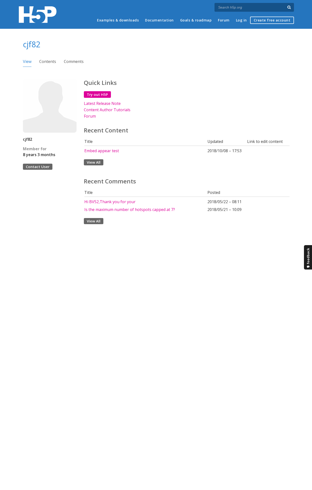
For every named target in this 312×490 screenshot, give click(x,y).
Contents (47, 61)
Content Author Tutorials (107, 109)
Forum (224, 20)
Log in (241, 20)
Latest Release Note (102, 103)
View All (93, 162)
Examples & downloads (118, 20)
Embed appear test (101, 150)
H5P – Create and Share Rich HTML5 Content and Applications (37, 14)
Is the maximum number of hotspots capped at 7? (129, 209)
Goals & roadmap (196, 20)
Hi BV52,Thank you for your (110, 201)
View (27, 61)
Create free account (272, 20)
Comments (74, 61)
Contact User (37, 166)
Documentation (159, 20)
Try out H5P (97, 94)
